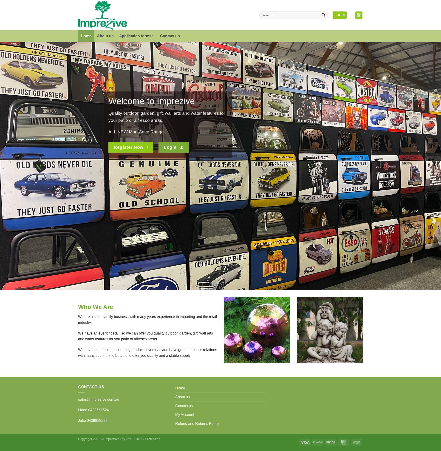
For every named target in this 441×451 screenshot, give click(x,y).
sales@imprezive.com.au (98, 399)
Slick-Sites (152, 439)
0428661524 (98, 410)
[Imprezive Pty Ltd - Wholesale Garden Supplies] (118, 15)
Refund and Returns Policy (197, 423)
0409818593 (97, 421)
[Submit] (323, 15)
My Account (184, 415)
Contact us (170, 36)
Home (86, 36)
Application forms (135, 36)
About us (105, 36)
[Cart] (358, 15)
